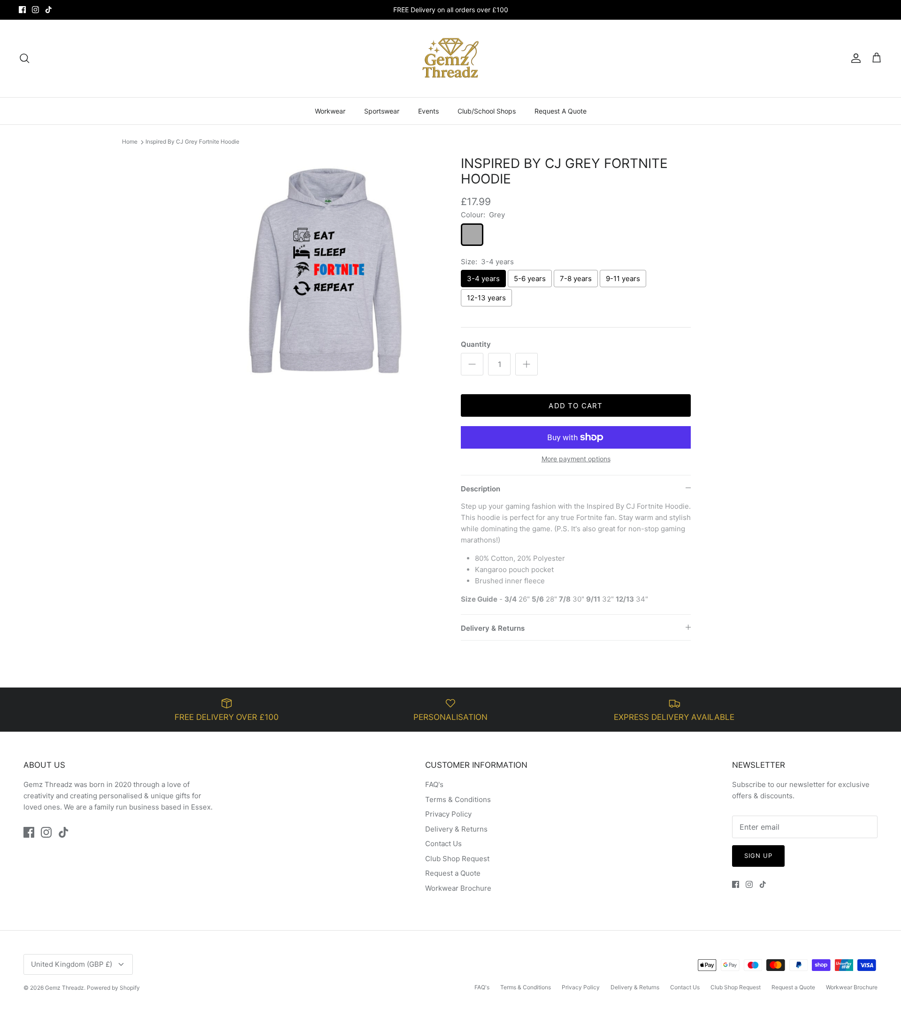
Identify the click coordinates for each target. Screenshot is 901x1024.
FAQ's (434, 784)
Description (480, 488)
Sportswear (381, 111)
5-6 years (530, 278)
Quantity (476, 344)
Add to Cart (576, 405)
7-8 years (576, 278)
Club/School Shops (487, 111)
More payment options (576, 459)
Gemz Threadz (64, 987)
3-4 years (483, 278)
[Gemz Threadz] (450, 58)
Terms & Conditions (458, 799)
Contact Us (443, 843)
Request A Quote (560, 111)
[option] (325, 271)
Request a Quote (453, 873)
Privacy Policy (448, 814)
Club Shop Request (457, 858)
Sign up (758, 855)
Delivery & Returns (493, 628)
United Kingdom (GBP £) (71, 964)
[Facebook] (22, 9)
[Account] (854, 58)
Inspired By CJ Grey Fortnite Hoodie (192, 141)
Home (129, 141)
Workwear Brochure (458, 888)
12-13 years (486, 297)
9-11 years (623, 278)
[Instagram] (35, 9)
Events (428, 111)
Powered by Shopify (113, 987)
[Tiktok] (48, 9)
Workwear (330, 111)
